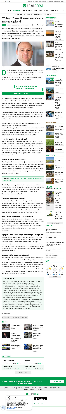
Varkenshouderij (38, 14)
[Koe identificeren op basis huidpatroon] (6, 346)
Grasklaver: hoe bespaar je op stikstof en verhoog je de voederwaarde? (59, 141)
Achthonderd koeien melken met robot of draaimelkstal (38, 327)
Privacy (32, 389)
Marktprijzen (55, 10)
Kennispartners (42, 1)
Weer (47, 261)
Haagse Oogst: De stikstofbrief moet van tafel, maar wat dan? (59, 81)
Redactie (20, 388)
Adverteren (53, 388)
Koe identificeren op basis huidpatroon (16, 346)
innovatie (24, 317)
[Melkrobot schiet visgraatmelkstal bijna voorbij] (28, 335)
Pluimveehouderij (28, 14)
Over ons (5, 388)
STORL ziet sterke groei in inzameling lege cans (59, 45)
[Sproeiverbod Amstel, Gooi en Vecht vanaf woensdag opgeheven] (50, 33)
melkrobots (5, 317)
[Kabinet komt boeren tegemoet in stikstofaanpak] (50, 113)
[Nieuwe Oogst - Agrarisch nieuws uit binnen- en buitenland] (33, 6)
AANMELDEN (57, 382)
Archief (34, 388)
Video (40, 10)
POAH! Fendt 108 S (59, 89)
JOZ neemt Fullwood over (16, 326)
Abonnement (50, 1)
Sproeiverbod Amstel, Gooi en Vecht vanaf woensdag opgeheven (59, 34)
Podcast (46, 10)
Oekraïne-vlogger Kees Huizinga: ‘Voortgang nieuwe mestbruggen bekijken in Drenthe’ (58, 101)
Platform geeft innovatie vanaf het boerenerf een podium (59, 133)
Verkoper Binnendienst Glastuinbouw (51, 230)
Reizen (45, 388)
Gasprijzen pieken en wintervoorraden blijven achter (59, 24)
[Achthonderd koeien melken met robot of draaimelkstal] (28, 327)
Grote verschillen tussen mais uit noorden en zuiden (59, 180)
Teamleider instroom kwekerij (53, 249)
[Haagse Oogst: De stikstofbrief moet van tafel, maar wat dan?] (50, 80)
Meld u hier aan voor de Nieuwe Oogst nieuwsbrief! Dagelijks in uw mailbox (17, 382)
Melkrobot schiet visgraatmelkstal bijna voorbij (37, 335)
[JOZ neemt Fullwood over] (6, 327)
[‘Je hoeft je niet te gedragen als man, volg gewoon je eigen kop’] (50, 54)
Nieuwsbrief (57, 1)
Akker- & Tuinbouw (27, 10)
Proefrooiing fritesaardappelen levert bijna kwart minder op (59, 166)
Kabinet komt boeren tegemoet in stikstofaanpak (59, 114)
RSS (59, 388)
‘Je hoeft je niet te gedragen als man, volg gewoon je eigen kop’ (59, 56)
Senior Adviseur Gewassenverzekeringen (52, 254)
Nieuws (9, 10)
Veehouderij (16, 10)
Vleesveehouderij (48, 14)
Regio (36, 10)
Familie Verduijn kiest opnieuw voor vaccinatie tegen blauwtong (59, 127)
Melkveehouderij (18, 14)
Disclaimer (39, 389)
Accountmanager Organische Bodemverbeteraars (53, 236)
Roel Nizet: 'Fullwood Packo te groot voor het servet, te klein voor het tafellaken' (16, 337)
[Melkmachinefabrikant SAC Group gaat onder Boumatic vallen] (28, 346)
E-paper (62, 1)
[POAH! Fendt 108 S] (50, 90)
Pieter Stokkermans (16, 25)
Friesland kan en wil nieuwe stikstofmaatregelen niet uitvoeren (59, 159)
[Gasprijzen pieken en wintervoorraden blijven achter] (50, 23)
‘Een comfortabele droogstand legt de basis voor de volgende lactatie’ (59, 148)
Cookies (26, 389)
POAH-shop (35, 1)
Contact (13, 388)
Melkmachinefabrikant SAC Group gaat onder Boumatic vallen (38, 347)
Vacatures (30, 1)
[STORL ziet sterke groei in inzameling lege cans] (50, 44)
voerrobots (15, 317)
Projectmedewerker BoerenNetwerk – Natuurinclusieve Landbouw (55, 243)
